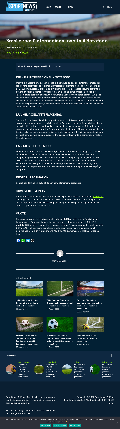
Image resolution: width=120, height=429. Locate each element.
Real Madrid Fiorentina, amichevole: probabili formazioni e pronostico (79, 370)
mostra (57, 66)
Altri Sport (22, 362)
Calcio (48, 362)
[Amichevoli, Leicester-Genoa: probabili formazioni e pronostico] (95, 369)
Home (48, 7)
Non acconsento (60, 425)
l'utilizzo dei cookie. (66, 422)
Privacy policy (75, 425)
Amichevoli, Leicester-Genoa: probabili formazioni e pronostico (107, 370)
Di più (70, 7)
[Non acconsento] (117, 423)
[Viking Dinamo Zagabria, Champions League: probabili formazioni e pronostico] (60, 288)
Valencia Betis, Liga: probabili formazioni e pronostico (87, 338)
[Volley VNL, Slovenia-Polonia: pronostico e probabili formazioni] (11, 369)
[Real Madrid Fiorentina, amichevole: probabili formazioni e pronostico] (67, 369)
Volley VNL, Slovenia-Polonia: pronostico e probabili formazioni (24, 370)
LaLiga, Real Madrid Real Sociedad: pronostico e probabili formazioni (27, 303)
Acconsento (45, 425)
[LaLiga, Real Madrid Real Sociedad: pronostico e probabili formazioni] (29, 288)
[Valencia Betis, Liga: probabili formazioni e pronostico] (90, 324)
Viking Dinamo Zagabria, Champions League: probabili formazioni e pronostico (60, 303)
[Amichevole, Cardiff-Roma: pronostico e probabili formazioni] (39, 369)
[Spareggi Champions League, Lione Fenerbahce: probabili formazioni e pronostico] (90, 288)
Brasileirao (98, 196)
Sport (58, 7)
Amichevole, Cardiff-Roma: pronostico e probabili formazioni (51, 370)
